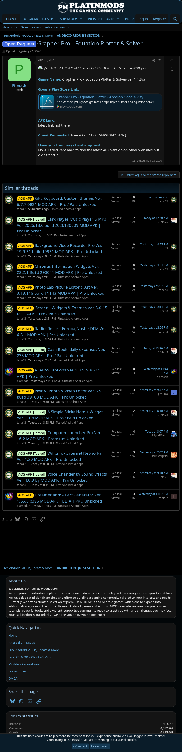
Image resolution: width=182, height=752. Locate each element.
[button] (81, 18)
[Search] (175, 18)
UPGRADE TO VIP (38, 18)
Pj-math (11, 51)
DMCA (13, 678)
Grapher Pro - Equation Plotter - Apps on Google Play (100, 97)
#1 (160, 60)
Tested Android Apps (73, 235)
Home (13, 635)
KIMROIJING (160, 456)
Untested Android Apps (66, 209)
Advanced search (57, 27)
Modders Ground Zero (24, 664)
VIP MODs (68, 18)
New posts (9, 27)
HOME (11, 18)
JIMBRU (163, 394)
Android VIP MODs (22, 642)
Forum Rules (17, 671)
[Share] (153, 60)
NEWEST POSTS (101, 18)
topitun (163, 498)
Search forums (31, 27)
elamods (22, 381)
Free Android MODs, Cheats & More (34, 650)
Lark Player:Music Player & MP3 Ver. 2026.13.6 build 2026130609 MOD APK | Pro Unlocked (61, 225)
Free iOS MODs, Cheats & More (30, 657)
